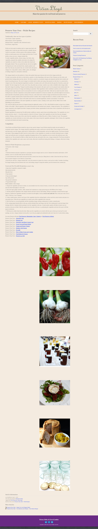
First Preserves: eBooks (48, 216)
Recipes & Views (50, 22)
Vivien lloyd (20, 500)
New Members (78, 22)
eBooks (76, 84)
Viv (18, 32)
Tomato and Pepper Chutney (23, 226)
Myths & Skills (77, 101)
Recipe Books (68, 22)
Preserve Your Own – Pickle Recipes (22, 501)
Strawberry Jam (20, 218)
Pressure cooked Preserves (79, 74)
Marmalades (77, 98)
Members (75, 71)
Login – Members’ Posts (35, 22)
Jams (75, 92)
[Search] (91, 33)
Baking (59, 22)
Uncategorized (77, 109)
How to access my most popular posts (81, 48)
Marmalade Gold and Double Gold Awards (82, 45)
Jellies (75, 95)
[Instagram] (52, 522)
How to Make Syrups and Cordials (24, 232)
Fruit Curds (76, 90)
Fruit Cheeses (77, 87)
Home (17, 22)
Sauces (75, 103)
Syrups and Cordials (78, 106)
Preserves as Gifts (20, 236)
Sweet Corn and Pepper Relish (23, 224)
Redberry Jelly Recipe (21, 228)
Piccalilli (18, 230)
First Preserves (14, 500)
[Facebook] (49, 522)
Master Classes (76, 68)
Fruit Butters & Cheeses (22, 234)
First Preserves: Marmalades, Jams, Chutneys (30, 216)
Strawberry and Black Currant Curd (24, 222)
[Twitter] (46, 522)
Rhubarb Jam (19, 220)
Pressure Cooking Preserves (79, 55)
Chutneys (76, 81)
